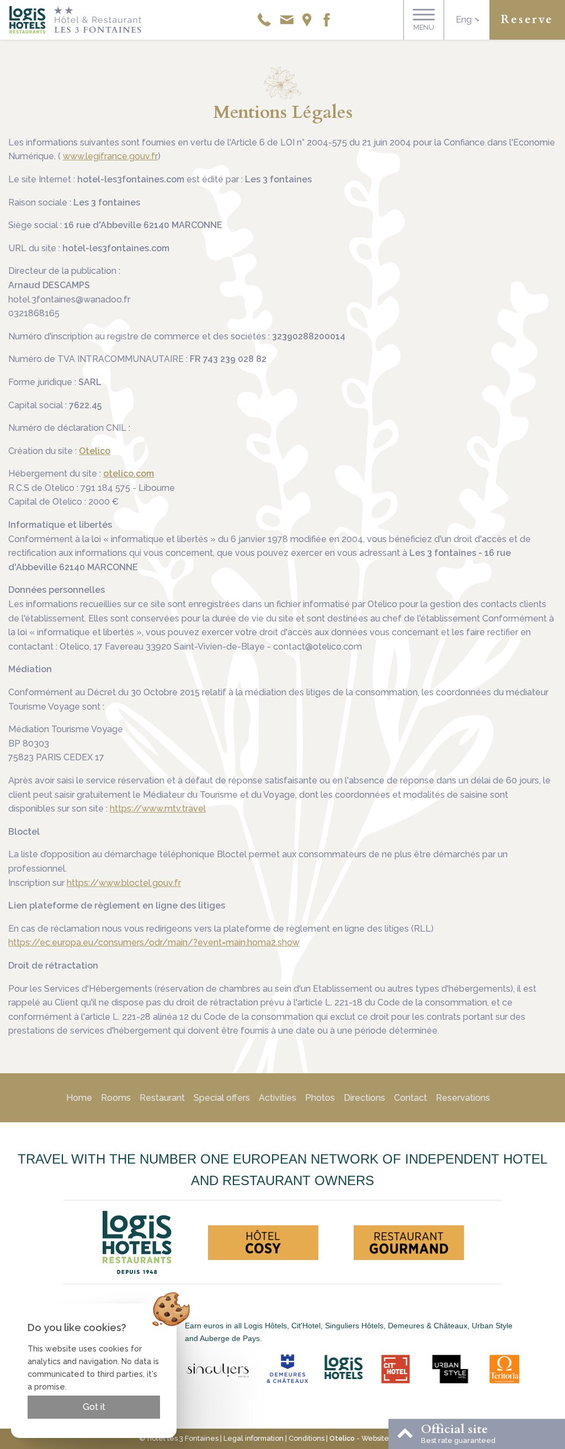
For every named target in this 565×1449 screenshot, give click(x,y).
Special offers (222, 1098)
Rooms (116, 1098)
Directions (364, 1098)
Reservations (463, 1098)
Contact (410, 1098)
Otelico (94, 451)
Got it (94, 1407)
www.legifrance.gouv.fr (110, 156)
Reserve (527, 20)
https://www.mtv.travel (158, 808)
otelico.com (128, 473)
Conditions (306, 1438)
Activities (277, 1098)
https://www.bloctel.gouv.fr (124, 883)
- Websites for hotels (378, 1438)
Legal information (253, 1438)
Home (79, 1098)
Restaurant (162, 1098)
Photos (320, 1098)
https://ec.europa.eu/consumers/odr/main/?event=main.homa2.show (154, 942)
